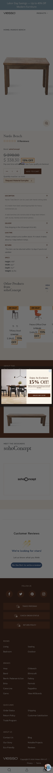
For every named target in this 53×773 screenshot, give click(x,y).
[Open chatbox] (47, 767)
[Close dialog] (50, 371)
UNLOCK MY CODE (39, 395)
